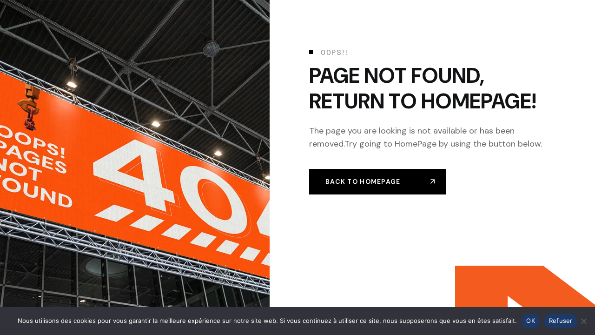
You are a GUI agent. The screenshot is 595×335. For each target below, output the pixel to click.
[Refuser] (583, 321)
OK (530, 320)
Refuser (561, 320)
